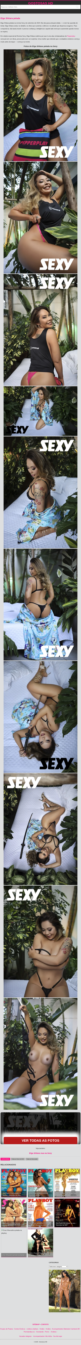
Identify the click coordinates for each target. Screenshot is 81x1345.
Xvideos (53, 1332)
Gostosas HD (40, 3)
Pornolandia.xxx (29, 1332)
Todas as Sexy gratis (31, 1159)
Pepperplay (71, 36)
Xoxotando (40, 1332)
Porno (47, 1332)
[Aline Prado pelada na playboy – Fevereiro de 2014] (40, 1183)
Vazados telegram (25, 1336)
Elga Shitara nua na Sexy (40, 1153)
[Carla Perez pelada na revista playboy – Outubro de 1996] (40, 1213)
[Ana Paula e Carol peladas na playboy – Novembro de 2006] (14, 1183)
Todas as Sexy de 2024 (18, 1159)
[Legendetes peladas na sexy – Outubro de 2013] (14, 1213)
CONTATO (45, 1324)
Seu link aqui (57, 1336)
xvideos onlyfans (32, 1329)
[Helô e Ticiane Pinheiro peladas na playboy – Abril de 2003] (40, 1243)
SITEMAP (36, 1324)
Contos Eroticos (19, 1329)
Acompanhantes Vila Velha (42, 1336)
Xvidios (48, 1329)
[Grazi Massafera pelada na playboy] (14, 1243)
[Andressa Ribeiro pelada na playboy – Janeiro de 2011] (67, 1183)
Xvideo (42, 1329)
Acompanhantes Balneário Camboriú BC (66, 1329)
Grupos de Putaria (6, 1329)
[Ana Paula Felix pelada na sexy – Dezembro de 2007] (67, 1213)
